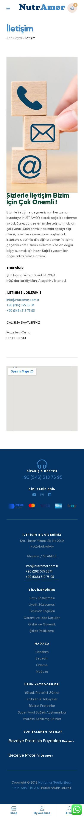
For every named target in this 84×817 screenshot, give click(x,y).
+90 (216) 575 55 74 (20, 305)
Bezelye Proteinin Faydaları (35, 741)
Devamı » (68, 741)
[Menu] (11, 8)
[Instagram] (42, 494)
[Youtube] (34, 494)
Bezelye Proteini (25, 756)
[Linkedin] (49, 494)
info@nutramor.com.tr (22, 300)
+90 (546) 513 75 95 (20, 310)
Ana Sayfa (14, 38)
